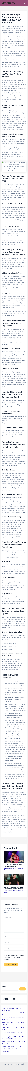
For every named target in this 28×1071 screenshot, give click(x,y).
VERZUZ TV (8, 3)
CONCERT (15, 868)
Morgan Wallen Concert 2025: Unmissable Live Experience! (13, 887)
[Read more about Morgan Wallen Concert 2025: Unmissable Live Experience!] (14, 879)
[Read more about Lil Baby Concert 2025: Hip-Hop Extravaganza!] (14, 857)
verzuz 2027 (5, 1051)
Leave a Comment (8, 868)
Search (4, 986)
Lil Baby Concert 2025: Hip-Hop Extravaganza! (13, 865)
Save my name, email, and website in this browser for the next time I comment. (14, 957)
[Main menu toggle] (24, 3)
